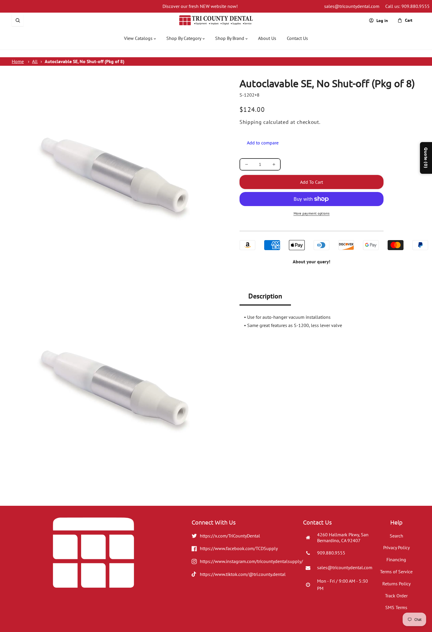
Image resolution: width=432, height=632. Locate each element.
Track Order (396, 596)
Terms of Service (396, 571)
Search (396, 536)
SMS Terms (396, 607)
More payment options (312, 213)
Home (18, 61)
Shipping (251, 122)
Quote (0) (425, 157)
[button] (18, 20)
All (35, 61)
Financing (396, 559)
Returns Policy (396, 584)
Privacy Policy (396, 547)
